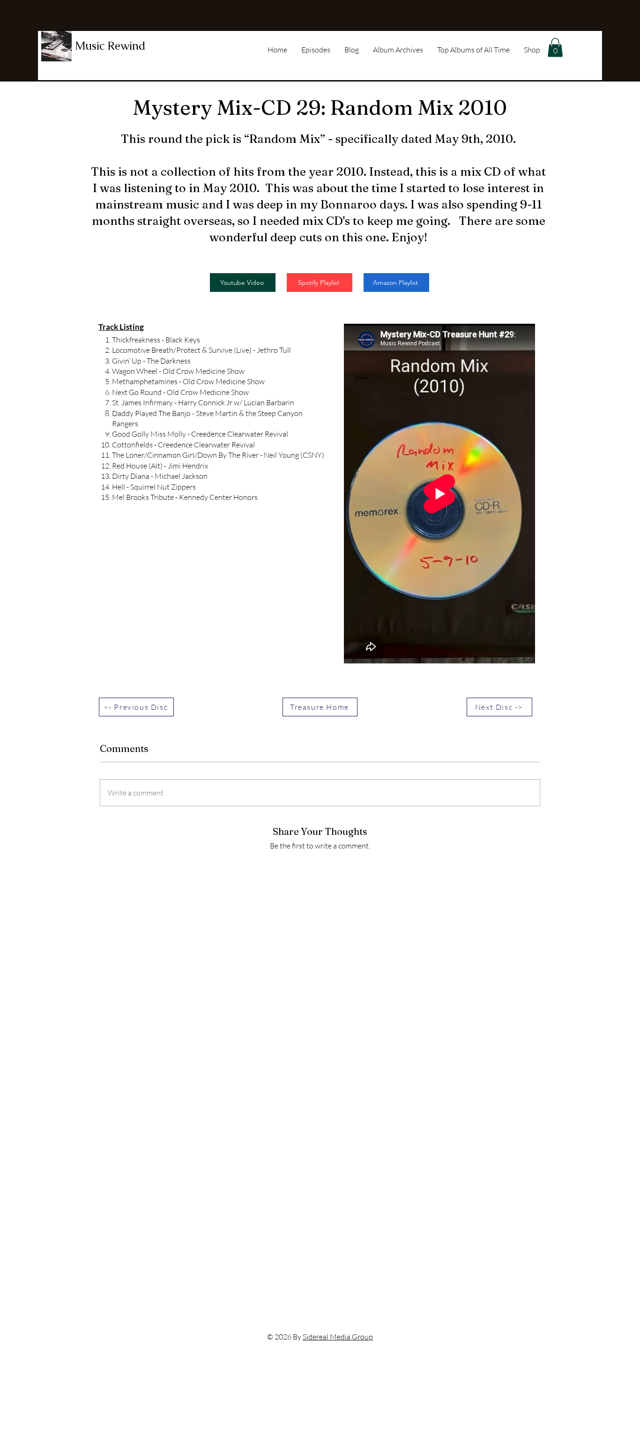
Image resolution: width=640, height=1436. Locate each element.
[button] (555, 47)
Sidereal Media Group (338, 1336)
